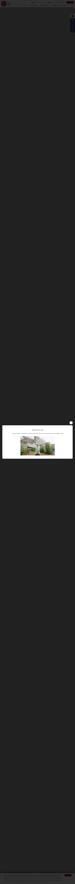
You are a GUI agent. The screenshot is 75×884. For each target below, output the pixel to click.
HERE (58, 433)
